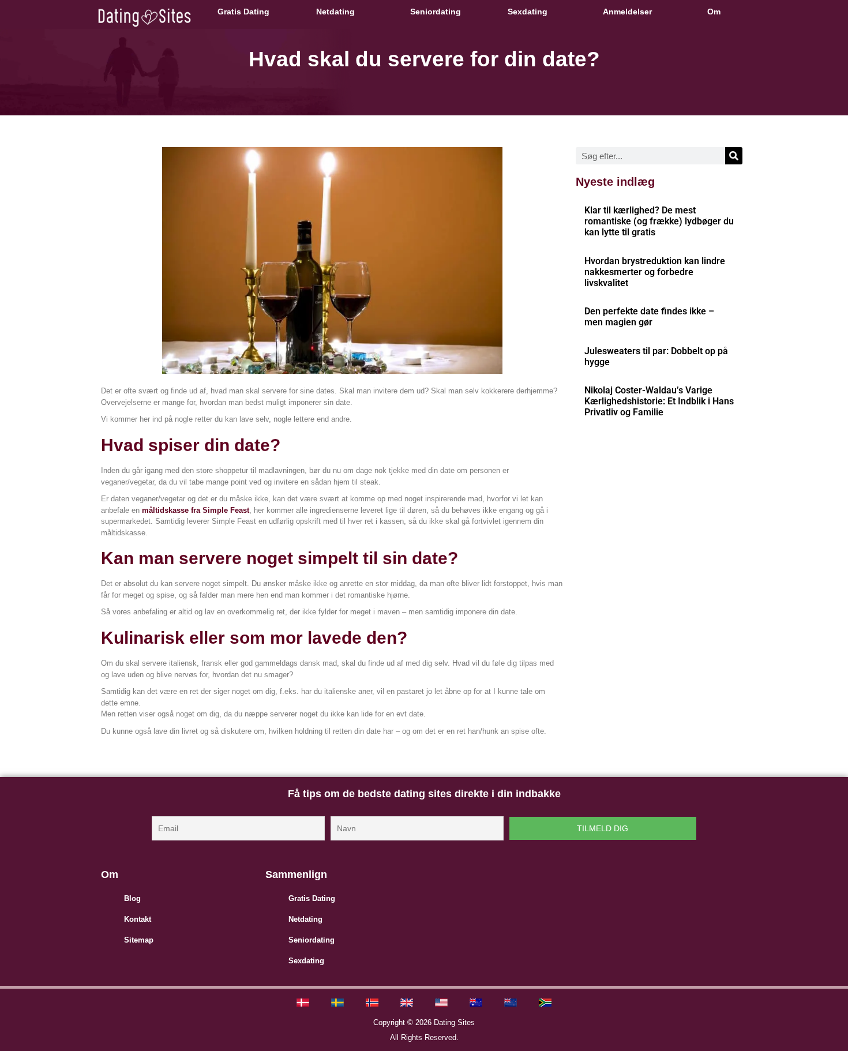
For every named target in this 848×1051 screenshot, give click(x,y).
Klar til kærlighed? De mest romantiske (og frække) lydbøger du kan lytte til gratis (659, 221)
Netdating (335, 11)
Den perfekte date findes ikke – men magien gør (649, 317)
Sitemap (138, 940)
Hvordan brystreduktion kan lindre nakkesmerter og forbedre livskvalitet (654, 272)
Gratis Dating (243, 11)
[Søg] (733, 155)
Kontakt (137, 919)
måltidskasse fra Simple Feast (195, 510)
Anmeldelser (627, 11)
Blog (132, 898)
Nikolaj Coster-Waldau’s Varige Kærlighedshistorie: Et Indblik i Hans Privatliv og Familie (659, 401)
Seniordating (435, 11)
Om (714, 11)
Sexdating (527, 11)
